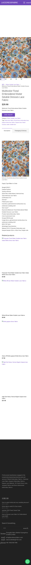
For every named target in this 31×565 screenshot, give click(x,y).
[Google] (13, 491)
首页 (3, 84)
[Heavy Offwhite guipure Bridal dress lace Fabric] (15, 337)
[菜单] (24, 3)
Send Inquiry (8, 115)
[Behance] (18, 491)
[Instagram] (23, 491)
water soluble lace (11, 124)
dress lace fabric (9, 120)
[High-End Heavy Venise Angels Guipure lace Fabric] (15, 378)
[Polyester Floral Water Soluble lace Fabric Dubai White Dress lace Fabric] (15, 254)
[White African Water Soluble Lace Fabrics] (15, 296)
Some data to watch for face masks (12, 506)
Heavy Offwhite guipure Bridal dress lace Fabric (15, 356)
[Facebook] (4, 491)
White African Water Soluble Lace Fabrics (13, 315)
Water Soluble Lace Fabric (12, 84)
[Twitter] (9, 491)
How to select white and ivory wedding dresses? (15, 502)
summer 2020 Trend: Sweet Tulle (11, 510)
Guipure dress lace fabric (8, 122)
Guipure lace (18, 122)
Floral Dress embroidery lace (21, 120)
